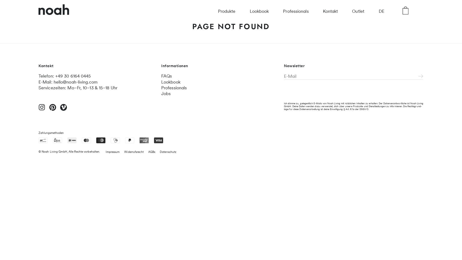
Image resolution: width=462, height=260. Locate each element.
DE (381, 11)
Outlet (358, 11)
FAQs (166, 75)
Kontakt (330, 11)
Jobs (166, 93)
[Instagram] (41, 109)
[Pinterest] (52, 109)
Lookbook (259, 11)
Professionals (295, 11)
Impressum (113, 152)
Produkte (227, 11)
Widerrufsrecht (133, 152)
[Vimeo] (63, 109)
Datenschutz (168, 152)
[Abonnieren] (420, 76)
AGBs (151, 152)
